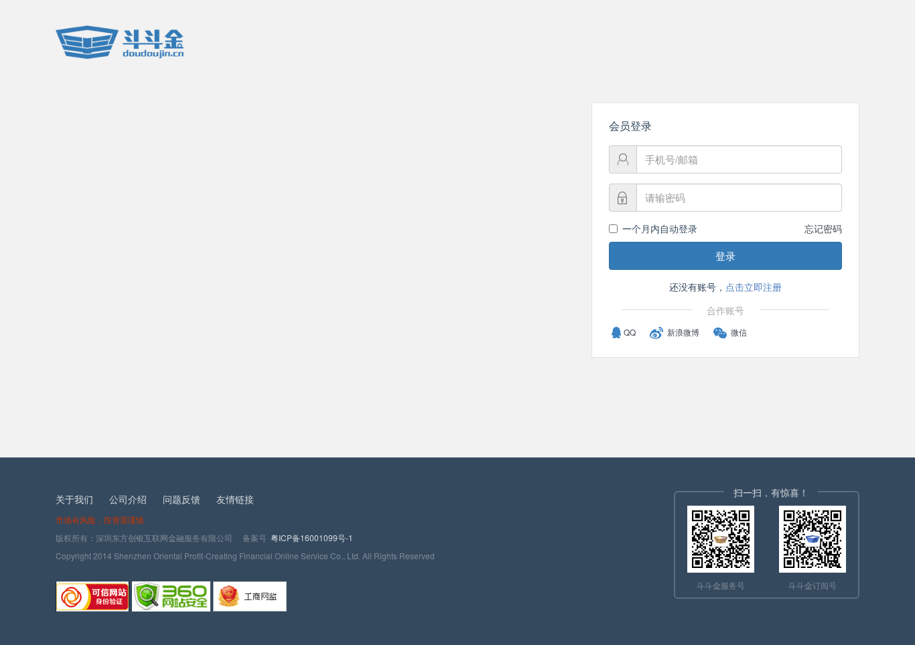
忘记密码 (823, 228)
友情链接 (235, 499)
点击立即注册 (753, 286)
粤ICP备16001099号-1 (312, 537)
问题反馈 (181, 499)
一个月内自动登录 (659, 228)
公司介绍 (128, 499)
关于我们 (74, 499)
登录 (725, 255)
